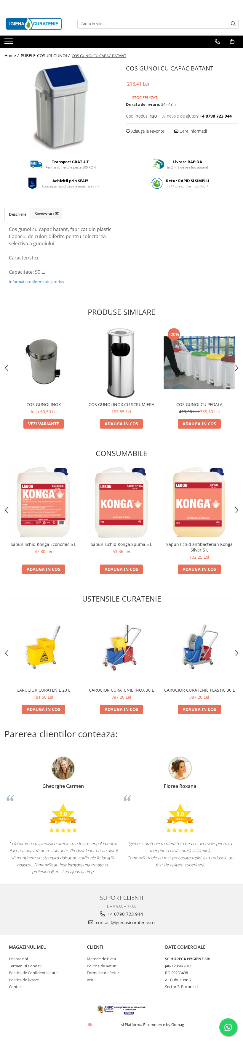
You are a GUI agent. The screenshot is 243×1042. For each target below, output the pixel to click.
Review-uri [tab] (46, 213)
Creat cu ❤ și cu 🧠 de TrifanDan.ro (90, 1024)
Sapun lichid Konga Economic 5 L (43, 544)
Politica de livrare (24, 979)
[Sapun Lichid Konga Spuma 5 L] (121, 502)
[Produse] (9, 43)
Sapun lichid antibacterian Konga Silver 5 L (199, 547)
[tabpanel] (60, 107)
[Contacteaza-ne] (217, 41)
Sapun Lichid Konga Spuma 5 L (121, 544)
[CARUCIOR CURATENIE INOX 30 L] (121, 648)
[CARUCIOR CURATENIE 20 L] (43, 648)
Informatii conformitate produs (36, 281)
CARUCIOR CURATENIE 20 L (43, 690)
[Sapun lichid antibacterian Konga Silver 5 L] (199, 502)
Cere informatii (192, 131)
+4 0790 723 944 (124, 914)
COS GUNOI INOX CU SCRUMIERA (121, 404)
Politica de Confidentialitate (33, 972)
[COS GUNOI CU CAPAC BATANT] (60, 107)
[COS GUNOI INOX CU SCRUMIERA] (121, 363)
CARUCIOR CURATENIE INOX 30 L (121, 690)
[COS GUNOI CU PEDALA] (199, 363)
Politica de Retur (101, 966)
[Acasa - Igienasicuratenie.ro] (34, 23)
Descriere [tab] (17, 214)
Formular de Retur (103, 972)
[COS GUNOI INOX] (43, 363)
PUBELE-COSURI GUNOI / (46, 55)
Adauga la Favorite (147, 131)
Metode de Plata (101, 958)
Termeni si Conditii (25, 966)
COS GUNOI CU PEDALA (199, 404)
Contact (16, 986)
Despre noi (18, 958)
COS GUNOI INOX (43, 404)
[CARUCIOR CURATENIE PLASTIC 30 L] (199, 648)
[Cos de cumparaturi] (232, 41)
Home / (12, 55)
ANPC (92, 979)
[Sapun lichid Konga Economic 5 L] (43, 502)
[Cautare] (233, 24)
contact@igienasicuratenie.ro (125, 922)
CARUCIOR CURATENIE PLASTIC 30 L (199, 690)
